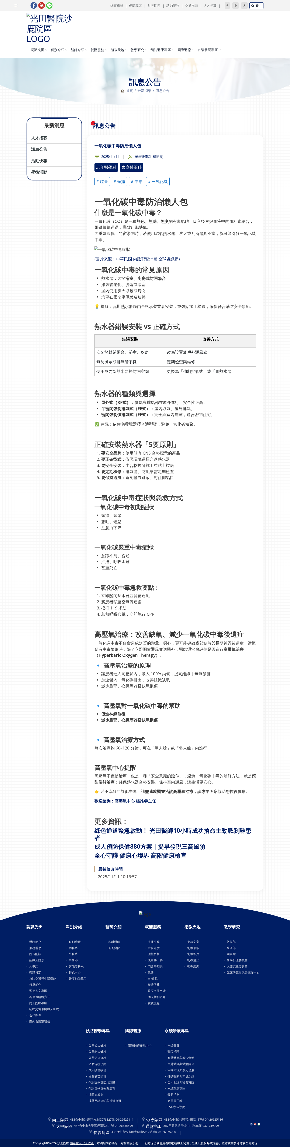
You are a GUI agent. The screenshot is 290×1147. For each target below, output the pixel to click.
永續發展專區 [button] (207, 49)
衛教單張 (193, 948)
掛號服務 (154, 942)
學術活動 (39, 172)
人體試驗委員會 (237, 966)
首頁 (129, 90)
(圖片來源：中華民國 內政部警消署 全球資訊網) (137, 259)
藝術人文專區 (38, 991)
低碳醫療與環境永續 (181, 1076)
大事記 (33, 966)
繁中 (259, 6)
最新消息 (173, 1095)
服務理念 (35, 948)
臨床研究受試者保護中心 (243, 972)
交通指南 (191, 5)
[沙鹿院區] (50, 27)
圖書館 (231, 954)
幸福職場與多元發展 (181, 1070)
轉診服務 (154, 985)
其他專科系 (76, 966)
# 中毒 (136, 181)
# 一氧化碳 (158, 181)
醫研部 (231, 948)
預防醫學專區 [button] (161, 49)
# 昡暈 (102, 181)
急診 (151, 972)
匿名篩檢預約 (97, 1064)
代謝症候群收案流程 (102, 1088)
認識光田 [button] (37, 49)
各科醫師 (114, 942)
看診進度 (154, 948)
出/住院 (153, 979)
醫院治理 (173, 1052)
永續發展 (173, 1046)
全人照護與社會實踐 (181, 1082)
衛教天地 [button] (117, 49)
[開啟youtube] (41, 5)
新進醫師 (114, 948)
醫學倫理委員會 (237, 960)
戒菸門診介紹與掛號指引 (105, 1101)
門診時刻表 (155, 966)
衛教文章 (193, 942)
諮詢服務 (172, 5)
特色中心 (75, 972)
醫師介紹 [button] (77, 49)
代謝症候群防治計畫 (102, 1082)
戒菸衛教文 (96, 1095)
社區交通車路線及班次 (44, 1009)
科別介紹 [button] (57, 49)
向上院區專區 (38, 1003)
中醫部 (73, 960)
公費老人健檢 (97, 1052)
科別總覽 (75, 942)
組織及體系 (36, 960)
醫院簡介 (35, 942)
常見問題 (154, 5)
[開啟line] (49, 5)
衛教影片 (193, 954)
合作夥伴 (35, 1015)
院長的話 (35, 954)
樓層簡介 (35, 985)
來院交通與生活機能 (42, 979)
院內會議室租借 (39, 1021)
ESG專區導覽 (176, 1107)
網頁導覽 (116, 5)
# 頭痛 (119, 181)
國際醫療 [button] (184, 49)
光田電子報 (175, 1101)
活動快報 (39, 160)
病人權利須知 (157, 997)
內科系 (73, 948)
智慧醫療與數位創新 (181, 1058)
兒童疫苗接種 (97, 1076)
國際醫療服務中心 (140, 1046)
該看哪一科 (155, 960)
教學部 (231, 942)
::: (16, 5)
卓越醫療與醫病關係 (181, 1064)
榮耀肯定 (35, 972)
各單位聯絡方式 (39, 997)
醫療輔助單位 (78, 979)
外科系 (73, 954)
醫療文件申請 (157, 991)
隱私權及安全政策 (82, 1143)
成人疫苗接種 (97, 1070)
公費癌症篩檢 (97, 1058)
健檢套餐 (154, 954)
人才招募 (210, 5)
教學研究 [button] (137, 49)
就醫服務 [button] (97, 49)
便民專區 (135, 5)
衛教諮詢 (193, 966)
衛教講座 (193, 960)
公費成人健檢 (97, 1046)
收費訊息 (154, 1003)
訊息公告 (39, 149)
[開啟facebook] (33, 5)
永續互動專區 (176, 1088)
